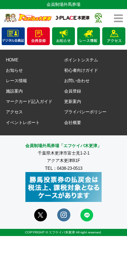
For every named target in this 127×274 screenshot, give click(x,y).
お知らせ (14, 70)
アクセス (14, 111)
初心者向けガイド (81, 70)
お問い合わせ (77, 80)
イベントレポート (23, 122)
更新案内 (72, 101)
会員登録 (72, 91)
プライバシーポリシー (85, 111)
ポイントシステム (81, 59)
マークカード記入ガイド (29, 101)
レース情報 (16, 80)
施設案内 (14, 91)
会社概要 (72, 122)
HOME (12, 59)
